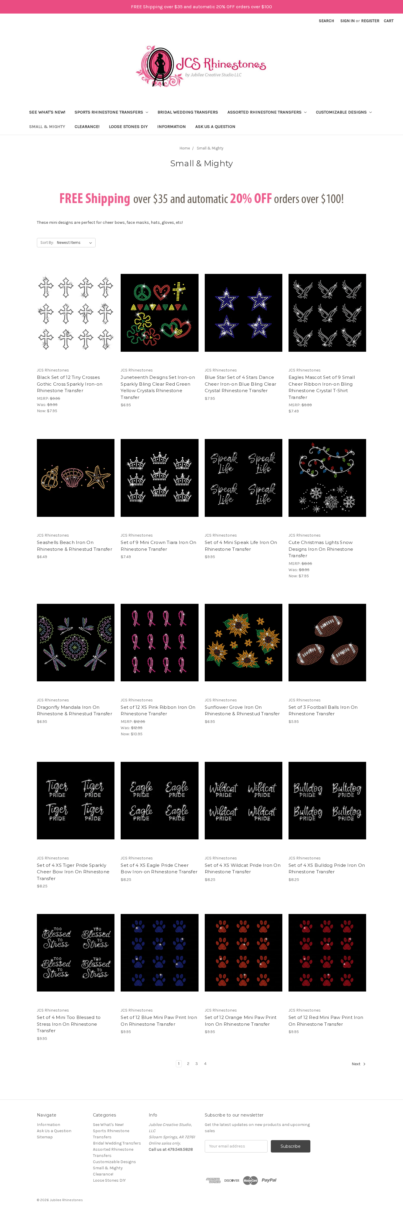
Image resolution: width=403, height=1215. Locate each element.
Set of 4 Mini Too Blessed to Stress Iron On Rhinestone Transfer (69, 1024)
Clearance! (87, 126)
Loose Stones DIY (128, 126)
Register (370, 20)
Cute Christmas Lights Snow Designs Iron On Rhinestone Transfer (321, 549)
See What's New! (47, 112)
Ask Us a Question (215, 126)
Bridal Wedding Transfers (188, 112)
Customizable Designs (342, 112)
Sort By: (47, 242)
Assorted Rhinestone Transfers (265, 112)
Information (171, 126)
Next (356, 1063)
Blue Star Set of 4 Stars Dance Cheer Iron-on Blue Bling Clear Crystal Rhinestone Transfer (240, 383)
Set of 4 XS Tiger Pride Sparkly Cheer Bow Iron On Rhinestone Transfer (73, 871)
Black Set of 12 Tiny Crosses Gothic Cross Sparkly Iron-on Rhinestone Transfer (69, 383)
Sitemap (45, 1137)
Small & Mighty (47, 126)
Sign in (347, 20)
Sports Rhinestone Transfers (109, 112)
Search (326, 20)
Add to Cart (76, 317)
